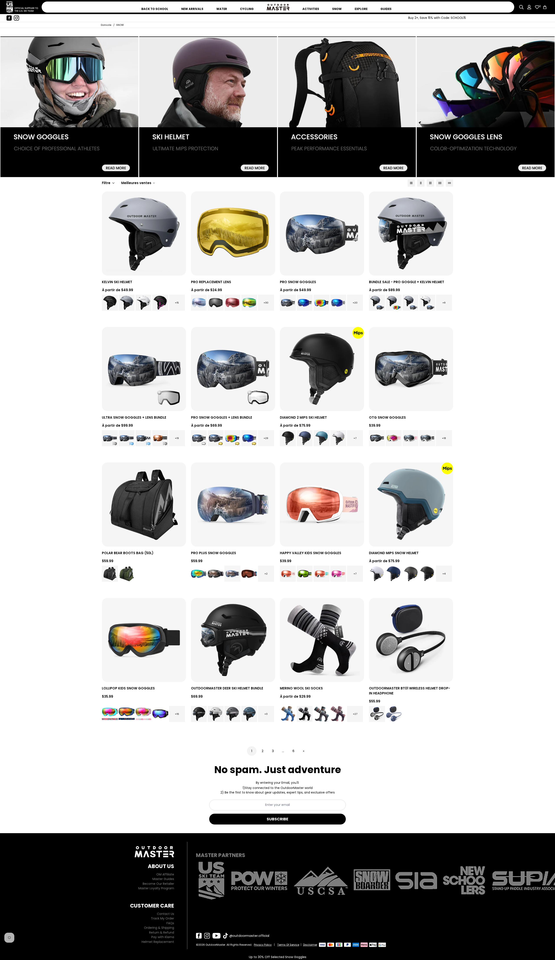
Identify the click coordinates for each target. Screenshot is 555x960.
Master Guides (163, 879)
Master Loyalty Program (156, 888)
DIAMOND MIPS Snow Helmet (394, 553)
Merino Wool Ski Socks (301, 688)
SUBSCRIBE (277, 819)
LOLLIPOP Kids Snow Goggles (128, 688)
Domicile (106, 25)
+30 (266, 302)
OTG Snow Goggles (387, 417)
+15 (177, 302)
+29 (266, 438)
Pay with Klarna (162, 937)
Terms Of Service (288, 945)
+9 (444, 302)
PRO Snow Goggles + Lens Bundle (221, 417)
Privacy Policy (263, 945)
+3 (266, 714)
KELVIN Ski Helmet (117, 282)
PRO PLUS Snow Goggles (213, 553)
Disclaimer (310, 945)
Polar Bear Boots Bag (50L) (127, 553)
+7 (355, 438)
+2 (266, 573)
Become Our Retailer (158, 884)
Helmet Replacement (158, 942)
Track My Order (162, 918)
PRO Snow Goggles (298, 282)
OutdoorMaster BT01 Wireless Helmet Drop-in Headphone (409, 691)
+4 (444, 573)
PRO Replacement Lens (211, 282)
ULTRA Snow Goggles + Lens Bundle (134, 417)
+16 (177, 714)
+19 (177, 438)
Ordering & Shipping (159, 928)
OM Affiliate (165, 874)
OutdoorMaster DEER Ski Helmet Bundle (227, 688)
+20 (355, 302)
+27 (355, 714)
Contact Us (165, 914)
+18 (444, 438)
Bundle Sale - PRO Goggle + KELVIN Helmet (406, 282)
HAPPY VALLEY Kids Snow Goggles (310, 553)
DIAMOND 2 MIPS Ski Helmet (303, 417)
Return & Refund (161, 932)
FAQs (170, 923)
